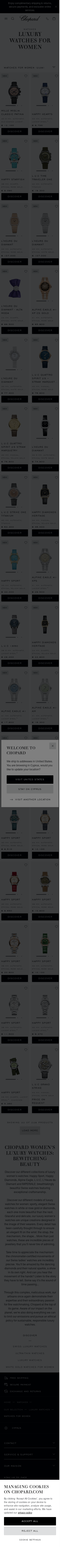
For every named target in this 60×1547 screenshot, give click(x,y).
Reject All (30, 1530)
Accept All (30, 1521)
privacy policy (25, 1512)
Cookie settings (30, 1539)
